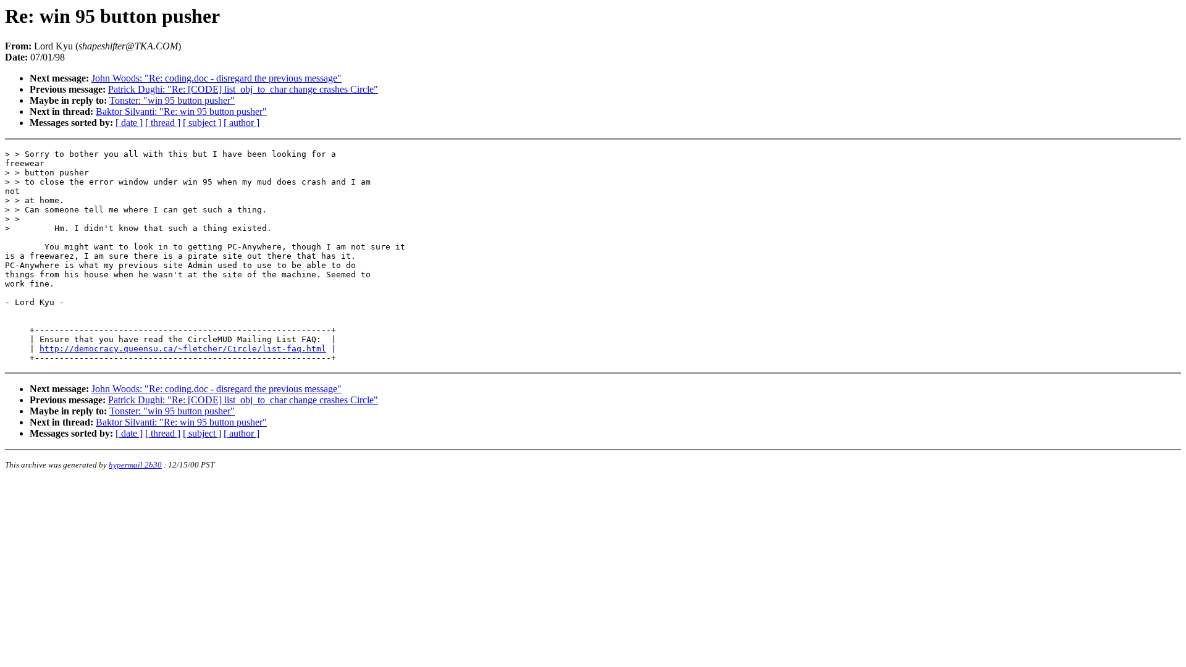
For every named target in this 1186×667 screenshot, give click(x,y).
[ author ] (241, 122)
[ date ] (129, 122)
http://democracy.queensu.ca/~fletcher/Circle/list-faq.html (183, 348)
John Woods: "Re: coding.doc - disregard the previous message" (216, 78)
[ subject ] (202, 122)
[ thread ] (162, 122)
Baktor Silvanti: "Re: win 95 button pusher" (181, 111)
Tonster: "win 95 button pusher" (172, 100)
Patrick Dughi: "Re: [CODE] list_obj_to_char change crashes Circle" (243, 89)
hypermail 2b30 (135, 464)
